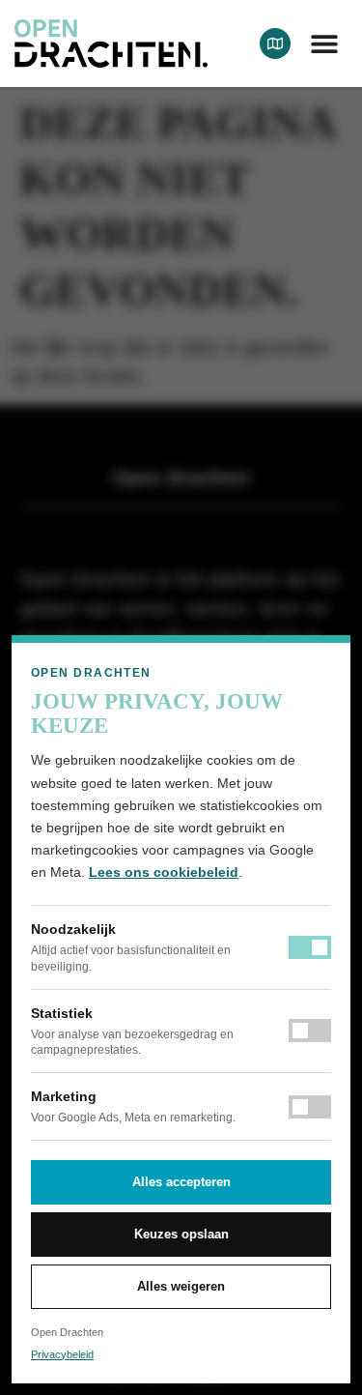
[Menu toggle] (324, 43)
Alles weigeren (181, 1286)
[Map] (275, 43)
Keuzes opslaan (181, 1234)
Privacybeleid (62, 1354)
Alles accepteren (181, 1182)
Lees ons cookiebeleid (163, 872)
